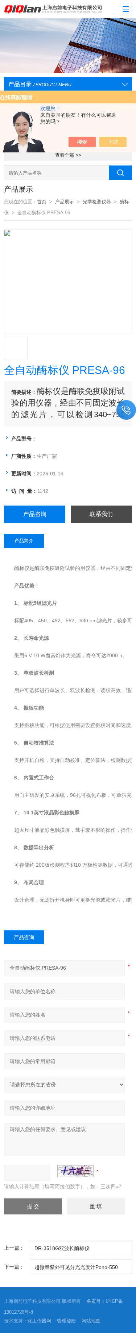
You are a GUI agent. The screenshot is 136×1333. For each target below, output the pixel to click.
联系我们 (101, 514)
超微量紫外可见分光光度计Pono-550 (76, 1267)
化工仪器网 (39, 1321)
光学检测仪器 (97, 201)
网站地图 (91, 1321)
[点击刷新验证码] (75, 1171)
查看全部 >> (68, 155)
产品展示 (64, 201)
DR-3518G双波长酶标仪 (62, 1248)
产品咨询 (34, 514)
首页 (41, 201)
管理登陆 (66, 1321)
